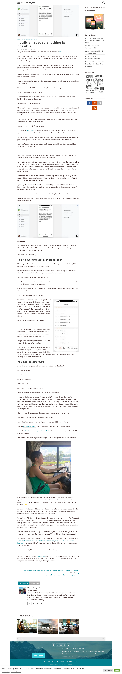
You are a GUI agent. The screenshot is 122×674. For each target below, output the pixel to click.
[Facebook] (53, 645)
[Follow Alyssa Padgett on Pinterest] (41, 603)
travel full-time (24, 541)
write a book (33, 541)
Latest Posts (34, 583)
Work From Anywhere (29, 39)
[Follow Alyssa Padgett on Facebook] (29, 603)
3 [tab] (45, 633)
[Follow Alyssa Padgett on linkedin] (37, 603)
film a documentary (29, 426)
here (60, 52)
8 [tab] (56, 633)
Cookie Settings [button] (108, 670)
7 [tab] (53, 633)
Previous (19, 626)
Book (57, 661)
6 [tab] (51, 633)
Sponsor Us (76, 661)
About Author (23, 583)
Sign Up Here (38, 655)
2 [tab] (43, 633)
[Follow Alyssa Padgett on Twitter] (33, 603)
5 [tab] (49, 633)
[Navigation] (19, 2)
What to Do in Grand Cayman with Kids (92, 47)
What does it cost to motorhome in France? (92, 57)
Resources (62, 661)
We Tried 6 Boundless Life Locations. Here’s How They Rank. (94, 40)
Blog (49, 661)
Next (77, 626)
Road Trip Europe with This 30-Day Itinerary (94, 52)
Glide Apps (41, 556)
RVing (19, 39)
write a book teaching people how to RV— (37, 431)
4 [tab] (47, 633)
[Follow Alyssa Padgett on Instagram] (45, 603)
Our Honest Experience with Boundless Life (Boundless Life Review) (94, 64)
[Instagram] (61, 645)
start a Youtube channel (46, 541)
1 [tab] (41, 633)
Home (45, 661)
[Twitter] (57, 645)
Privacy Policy (69, 661)
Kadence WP (70, 664)
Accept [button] (117, 670)
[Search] (103, 2)
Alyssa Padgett (32, 49)
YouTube (53, 661)
